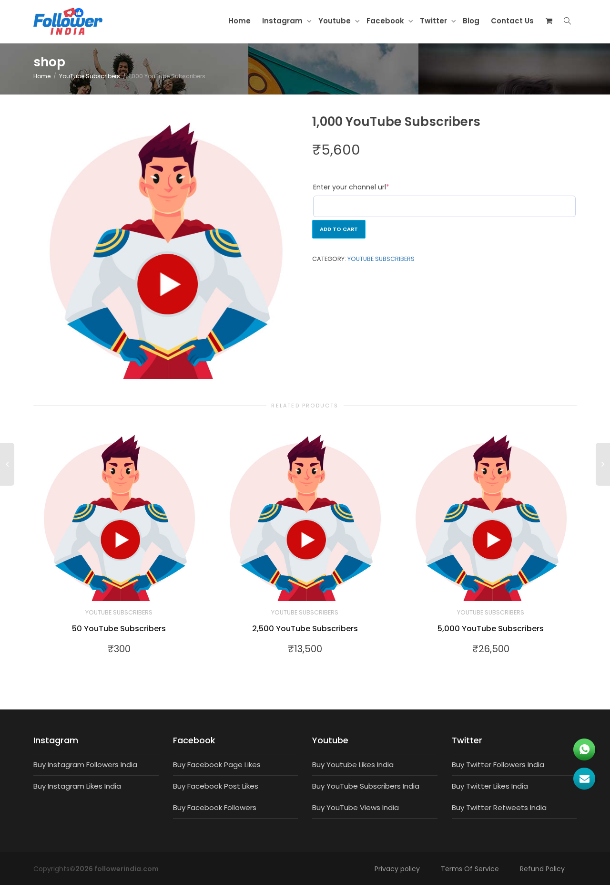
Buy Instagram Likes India (77, 786)
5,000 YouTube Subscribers (490, 628)
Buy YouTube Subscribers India (365, 786)
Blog (471, 21)
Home (239, 21)
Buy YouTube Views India (355, 807)
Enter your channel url (351, 187)
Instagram (283, 21)
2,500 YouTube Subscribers (305, 628)
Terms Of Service (470, 869)
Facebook (386, 21)
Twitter (434, 21)
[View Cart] (548, 21)
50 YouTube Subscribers (119, 628)
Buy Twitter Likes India (490, 786)
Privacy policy (397, 869)
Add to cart (339, 229)
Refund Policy (542, 869)
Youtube (335, 21)
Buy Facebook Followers (214, 807)
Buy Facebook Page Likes (217, 765)
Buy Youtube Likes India (353, 765)
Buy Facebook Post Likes (215, 786)
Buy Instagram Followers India (85, 765)
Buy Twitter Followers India (498, 765)
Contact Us (512, 21)
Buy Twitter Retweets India (499, 807)
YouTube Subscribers (89, 76)
